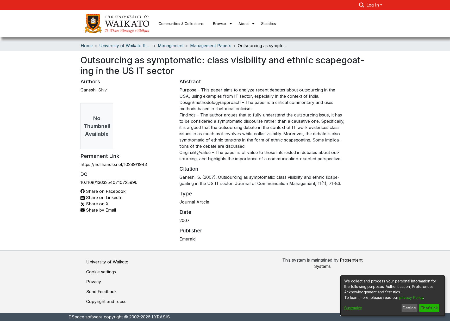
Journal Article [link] (194, 202)
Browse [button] (219, 23)
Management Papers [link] (210, 45)
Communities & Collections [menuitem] (181, 23)
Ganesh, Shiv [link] (93, 89)
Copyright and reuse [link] (106, 301)
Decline (409, 308)
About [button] (244, 23)
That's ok (429, 308)
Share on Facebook (105, 191)
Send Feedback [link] (101, 291)
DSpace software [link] (85, 316)
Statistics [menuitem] (268, 23)
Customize (353, 308)
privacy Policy (411, 297)
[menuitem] (221, 23)
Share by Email (100, 210)
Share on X (97, 203)
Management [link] (171, 45)
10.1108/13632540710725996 (109, 182)
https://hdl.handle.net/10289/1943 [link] (113, 164)
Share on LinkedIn (103, 197)
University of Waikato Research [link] (125, 45)
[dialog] (393, 296)
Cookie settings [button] (101, 271)
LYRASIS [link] (161, 316)
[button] (362, 5)
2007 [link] (184, 220)
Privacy (93, 281)
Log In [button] (373, 5)
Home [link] (87, 45)
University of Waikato (107, 261)
